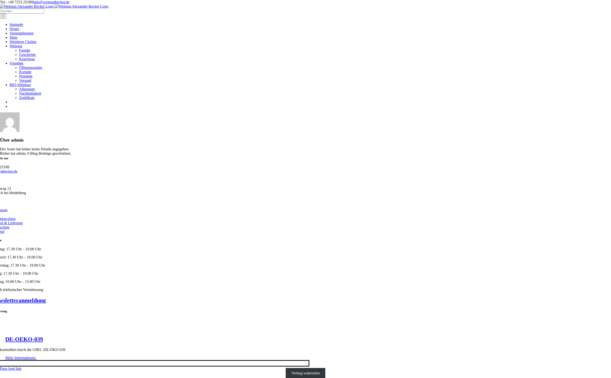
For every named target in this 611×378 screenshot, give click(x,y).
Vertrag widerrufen (305, 373)
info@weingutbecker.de (51, 2)
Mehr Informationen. (21, 358)
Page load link (10, 369)
